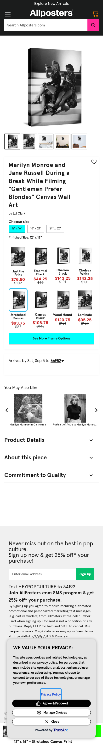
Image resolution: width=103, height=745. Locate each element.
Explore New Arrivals (51, 4)
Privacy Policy (51, 694)
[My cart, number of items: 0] (95, 13)
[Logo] (51, 13)
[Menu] (7, 14)
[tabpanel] (51, 286)
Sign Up (85, 574)
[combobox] (45, 25)
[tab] (17, 229)
